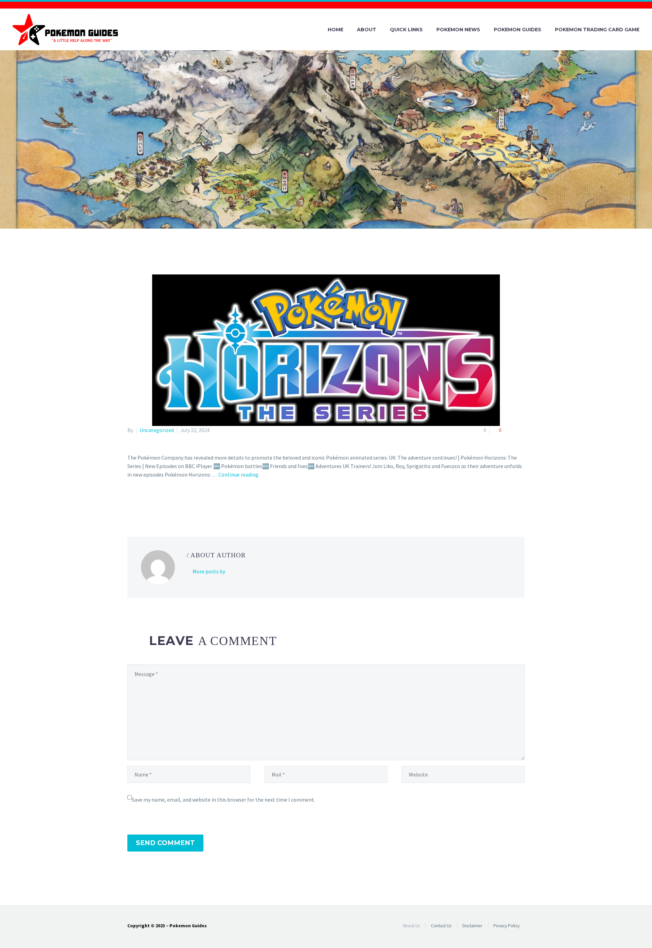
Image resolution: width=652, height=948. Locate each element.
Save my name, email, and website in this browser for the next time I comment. (223, 799)
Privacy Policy (506, 926)
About (366, 29)
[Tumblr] (161, 502)
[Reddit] (181, 502)
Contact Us (441, 926)
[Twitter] (141, 502)
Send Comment (165, 843)
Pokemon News (458, 29)
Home (335, 29)
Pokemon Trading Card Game (597, 29)
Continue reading (238, 474)
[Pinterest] (151, 502)
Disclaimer (472, 926)
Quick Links (406, 29)
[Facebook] (131, 502)
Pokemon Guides (517, 29)
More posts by (209, 571)
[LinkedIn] (171, 502)
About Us (411, 926)
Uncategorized (157, 430)
